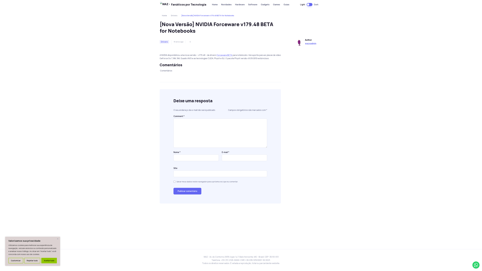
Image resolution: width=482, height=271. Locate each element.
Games (276, 4)
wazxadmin (310, 43)
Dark (316, 4)
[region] (32, 251)
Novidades (226, 4)
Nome (176, 152)
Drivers (174, 15)
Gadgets (265, 4)
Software (252, 4)
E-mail (225, 152)
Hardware (240, 4)
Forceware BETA (224, 55)
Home (215, 4)
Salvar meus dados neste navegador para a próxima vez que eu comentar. (207, 181)
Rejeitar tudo (32, 260)
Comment (179, 116)
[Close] (57, 238)
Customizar (16, 260)
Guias (286, 4)
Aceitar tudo (49, 260)
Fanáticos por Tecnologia (188, 4)
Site (175, 168)
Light (302, 4)
